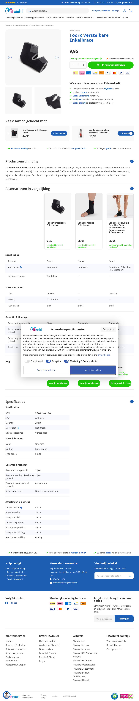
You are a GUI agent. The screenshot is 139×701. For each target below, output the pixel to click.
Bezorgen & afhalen (16, 572)
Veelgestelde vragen (15, 664)
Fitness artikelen (53, 17)
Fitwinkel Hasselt (81, 680)
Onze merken (46, 649)
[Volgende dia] (57, 57)
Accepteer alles (93, 370)
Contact (9, 640)
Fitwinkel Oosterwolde (84, 664)
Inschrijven (124, 618)
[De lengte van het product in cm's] (21, 508)
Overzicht (109, 329)
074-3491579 (59, 579)
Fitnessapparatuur (33, 17)
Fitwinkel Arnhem (81, 649)
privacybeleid (104, 355)
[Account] (125, 11)
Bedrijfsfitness (113, 645)
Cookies (55, 696)
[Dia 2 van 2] (47, 100)
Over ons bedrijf (47, 640)
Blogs (42, 661)
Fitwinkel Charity (47, 653)
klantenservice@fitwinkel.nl (65, 582)
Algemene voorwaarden (28, 696)
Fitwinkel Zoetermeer (83, 668)
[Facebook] (6, 603)
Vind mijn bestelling (16, 568)
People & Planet (47, 657)
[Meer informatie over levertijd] (101, 58)
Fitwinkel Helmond (82, 660)
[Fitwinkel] (12, 696)
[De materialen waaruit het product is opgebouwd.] (21, 267)
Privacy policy (43, 696)
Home (7, 25)
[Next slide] (130, 133)
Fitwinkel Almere (81, 645)
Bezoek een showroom (107, 17)
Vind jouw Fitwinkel (101, 10)
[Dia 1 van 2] (18, 100)
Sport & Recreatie (84, 17)
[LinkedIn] (15, 603)
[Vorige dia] (10, 57)
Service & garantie (15, 579)
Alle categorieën (12, 17)
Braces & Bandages (20, 25)
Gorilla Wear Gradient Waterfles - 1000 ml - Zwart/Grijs (99, 131)
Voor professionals (116, 640)
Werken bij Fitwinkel (49, 645)
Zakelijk (115, 10)
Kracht (69, 17)
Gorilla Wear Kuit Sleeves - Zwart (35, 131)
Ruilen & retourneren (17, 575)
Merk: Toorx (75, 30)
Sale (124, 17)
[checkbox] (33, 361)
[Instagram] (11, 603)
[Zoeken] (130, 575)
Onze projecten (114, 649)
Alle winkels (78, 640)
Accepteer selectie (46, 370)
